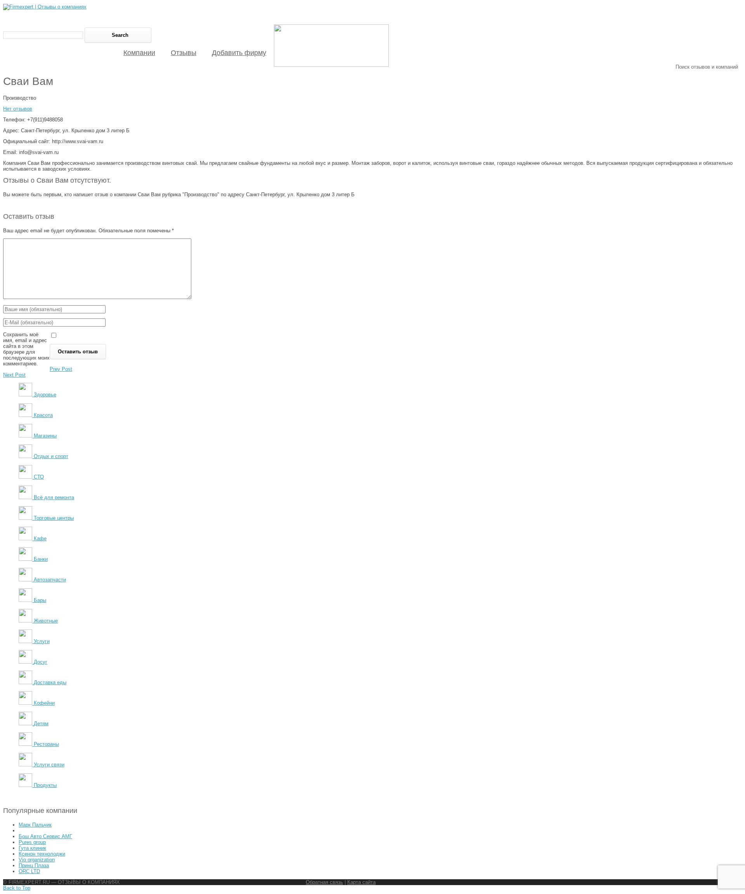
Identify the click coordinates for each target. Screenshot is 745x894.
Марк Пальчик (35, 825)
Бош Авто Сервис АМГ (45, 836)
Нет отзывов (17, 109)
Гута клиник (32, 848)
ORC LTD (29, 871)
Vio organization (37, 860)
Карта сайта (361, 882)
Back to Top (16, 888)
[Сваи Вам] (331, 65)
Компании (139, 53)
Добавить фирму (239, 53)
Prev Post (61, 369)
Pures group (32, 842)
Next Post (14, 375)
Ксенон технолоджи (42, 854)
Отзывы (183, 53)
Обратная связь (324, 882)
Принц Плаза (34, 865)
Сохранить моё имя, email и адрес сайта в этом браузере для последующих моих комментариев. (26, 349)
